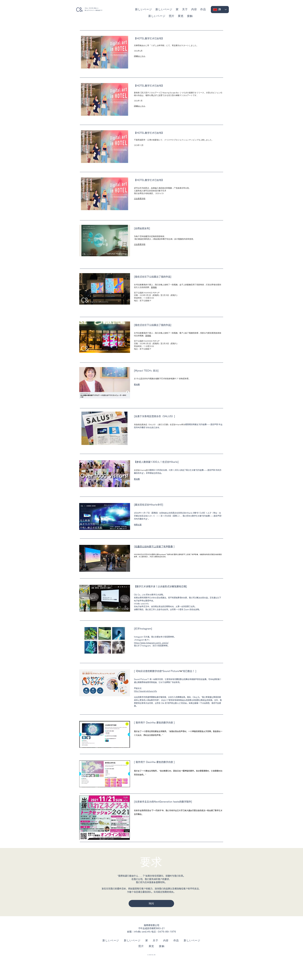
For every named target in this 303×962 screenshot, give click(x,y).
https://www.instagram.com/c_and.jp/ (151, 643)
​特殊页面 (138, 525)
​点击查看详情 (139, 244)
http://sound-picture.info (145, 691)
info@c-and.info (142, 932)
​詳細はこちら (139, 56)
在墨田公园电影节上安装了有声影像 (154, 546)
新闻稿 (154, 287)
